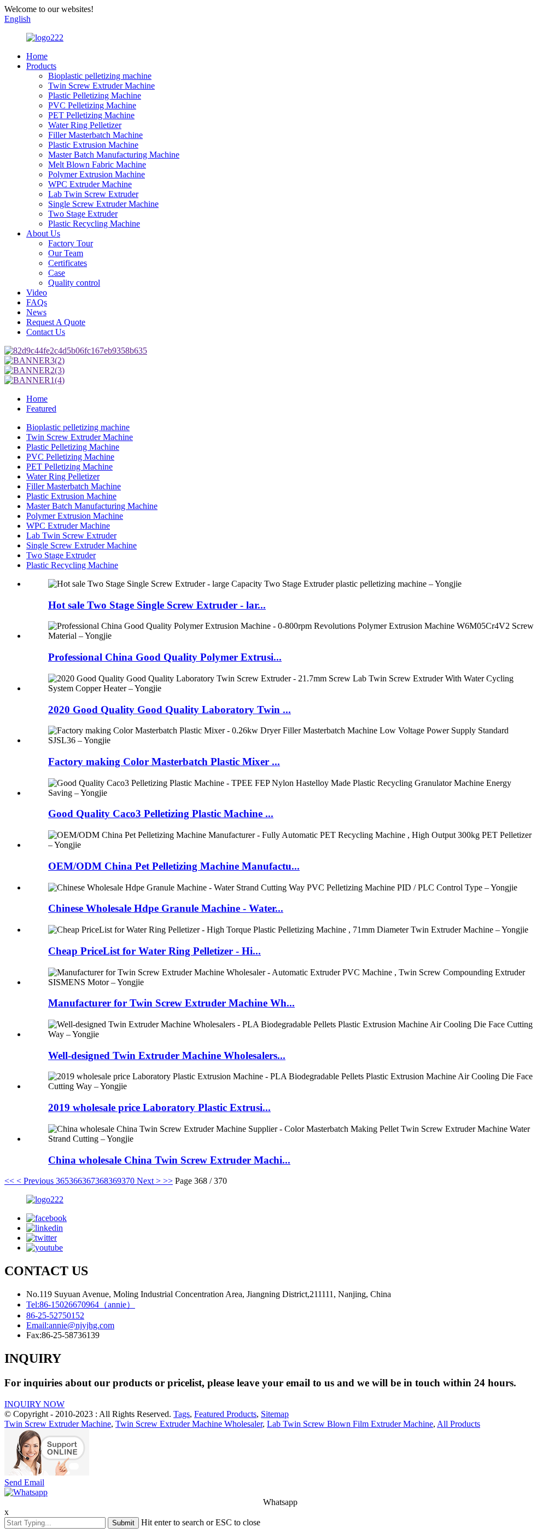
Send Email (24, 1482)
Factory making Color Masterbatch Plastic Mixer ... (164, 761)
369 (114, 1180)
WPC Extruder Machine (90, 184)
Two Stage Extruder (83, 213)
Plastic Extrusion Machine (93, 144)
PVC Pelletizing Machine (92, 105)
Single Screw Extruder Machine (103, 204)
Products (41, 66)
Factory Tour (70, 243)
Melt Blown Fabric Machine (97, 164)
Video (36, 292)
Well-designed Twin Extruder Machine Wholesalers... (166, 1055)
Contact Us (45, 332)
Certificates (67, 263)
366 (75, 1180)
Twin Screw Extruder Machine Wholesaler (188, 1423)
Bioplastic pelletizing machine (99, 75)
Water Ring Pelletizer (84, 125)
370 (128, 1180)
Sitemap (275, 1414)
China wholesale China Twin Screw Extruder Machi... (169, 1160)
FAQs (36, 302)
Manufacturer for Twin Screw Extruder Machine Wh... (171, 1003)
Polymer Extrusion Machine (96, 174)
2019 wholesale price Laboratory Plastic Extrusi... (159, 1107)
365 (62, 1180)
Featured (41, 408)
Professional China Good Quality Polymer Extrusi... (165, 657)
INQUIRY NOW (34, 1404)
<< (9, 1180)
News (36, 312)
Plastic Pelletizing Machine (94, 95)
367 (88, 1180)
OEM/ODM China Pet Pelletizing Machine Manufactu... (174, 866)
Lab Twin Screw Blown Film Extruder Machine (350, 1423)
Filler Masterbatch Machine (95, 135)
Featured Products (225, 1414)
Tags (181, 1414)
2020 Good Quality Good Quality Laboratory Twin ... (169, 709)
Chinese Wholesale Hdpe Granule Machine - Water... (165, 908)
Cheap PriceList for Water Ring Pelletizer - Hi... (154, 951)
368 (101, 1180)
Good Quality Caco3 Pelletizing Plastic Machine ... (160, 813)
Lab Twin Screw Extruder (93, 194)
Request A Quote (55, 322)
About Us (43, 233)
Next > (149, 1180)
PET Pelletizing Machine (91, 115)
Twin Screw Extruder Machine (101, 85)
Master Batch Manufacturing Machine (113, 154)
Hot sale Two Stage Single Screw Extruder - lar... (157, 605)
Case (56, 272)
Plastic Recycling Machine (94, 223)
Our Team (65, 253)
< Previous (35, 1180)
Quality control (74, 282)
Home (37, 56)
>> (168, 1180)
